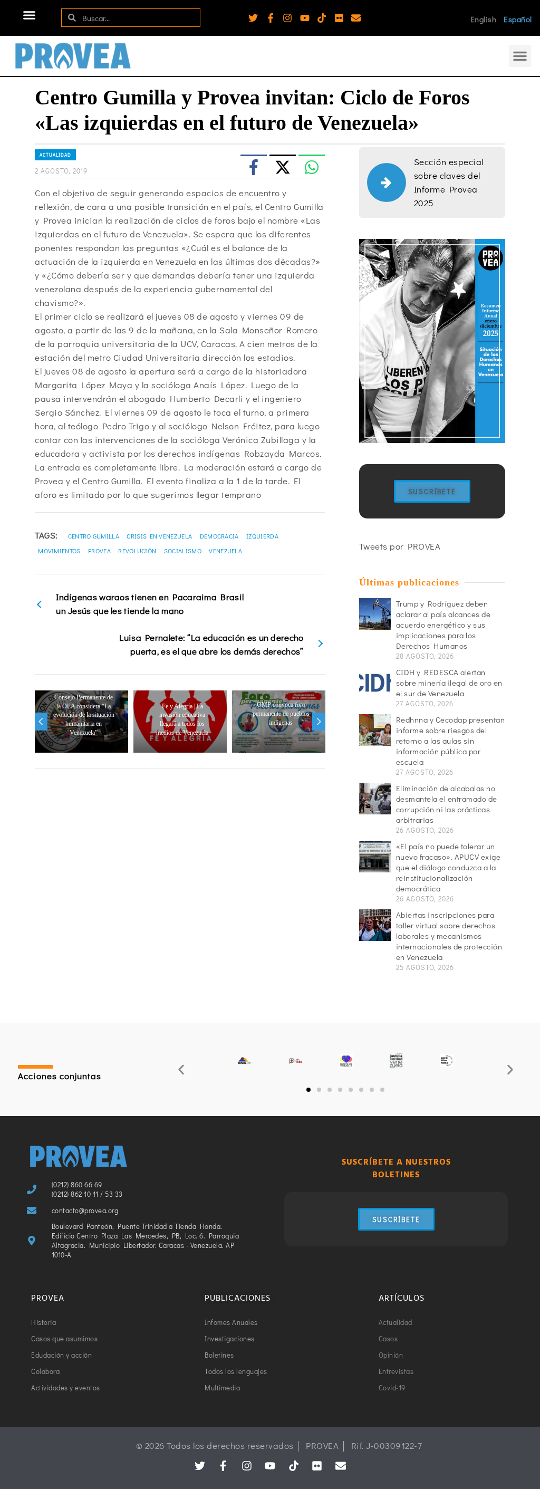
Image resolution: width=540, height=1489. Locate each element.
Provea (99, 550)
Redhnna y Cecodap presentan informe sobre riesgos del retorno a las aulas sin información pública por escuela (450, 740)
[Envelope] (356, 18)
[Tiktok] (321, 18)
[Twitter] (253, 18)
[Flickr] (339, 18)
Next (318, 722)
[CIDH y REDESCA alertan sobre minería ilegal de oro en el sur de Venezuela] (375, 682)
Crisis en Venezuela (159, 536)
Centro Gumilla (93, 536)
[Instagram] (287, 18)
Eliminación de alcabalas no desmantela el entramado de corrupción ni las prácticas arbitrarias (446, 804)
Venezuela (225, 550)
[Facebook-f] (270, 18)
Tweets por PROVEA (400, 546)
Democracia (219, 536)
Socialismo (182, 550)
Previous (41, 722)
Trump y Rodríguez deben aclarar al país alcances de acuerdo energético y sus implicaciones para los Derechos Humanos (443, 624)
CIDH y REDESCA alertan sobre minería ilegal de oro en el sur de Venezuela (449, 682)
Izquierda (262, 536)
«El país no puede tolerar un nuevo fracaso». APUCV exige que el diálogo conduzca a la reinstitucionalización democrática (448, 867)
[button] (30, 15)
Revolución (137, 550)
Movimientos (59, 550)
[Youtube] (305, 18)
